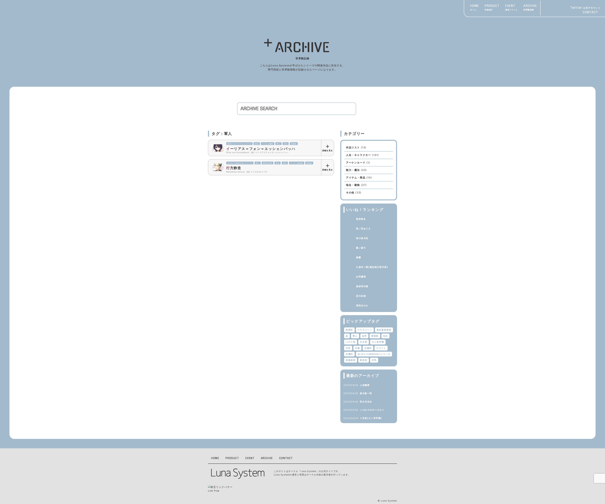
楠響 (358, 257)
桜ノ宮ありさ (363, 228)
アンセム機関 (267, 144)
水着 (357, 348)
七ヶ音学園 (378, 342)
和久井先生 (366, 401)
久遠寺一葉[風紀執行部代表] (372, 267)
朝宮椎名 (361, 219)
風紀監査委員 (384, 329)
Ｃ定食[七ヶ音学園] (371, 418)
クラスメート (364, 329)
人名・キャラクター (358, 155)
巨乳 (374, 360)
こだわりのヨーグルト (372, 409)
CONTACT (590, 12)
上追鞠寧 (365, 385)
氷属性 (349, 354)
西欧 (256, 144)
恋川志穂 (361, 295)
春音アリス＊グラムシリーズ (239, 144)
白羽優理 (361, 276)
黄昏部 (375, 336)
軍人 (278, 144)
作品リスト (353, 147)
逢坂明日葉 (362, 286)
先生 (277, 163)
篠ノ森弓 (361, 247)
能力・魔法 (353, 170)
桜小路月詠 (362, 238)
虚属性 (294, 144)
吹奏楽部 (350, 360)
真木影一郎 (366, 393)
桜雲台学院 (267, 163)
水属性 (368, 348)
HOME (474, 7)
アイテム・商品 (355, 177)
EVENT (511, 7)
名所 (364, 336)
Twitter (585, 7)
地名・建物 (353, 184)
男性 (285, 163)
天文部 (363, 342)
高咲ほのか (362, 305)
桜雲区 (349, 329)
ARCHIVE (530, 7)
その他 (350, 192)
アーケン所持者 (296, 163)
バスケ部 (350, 342)
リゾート (381, 348)
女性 (285, 144)
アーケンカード (355, 162)
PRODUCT (492, 7)
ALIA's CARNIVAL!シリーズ (240, 163)
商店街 (363, 360)
